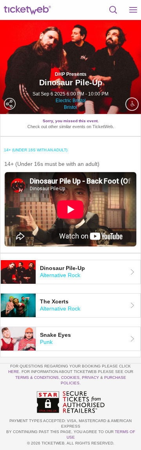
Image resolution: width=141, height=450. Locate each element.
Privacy (90, 377)
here (13, 371)
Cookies (70, 377)
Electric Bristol (71, 100)
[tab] (70, 272)
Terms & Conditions (37, 377)
